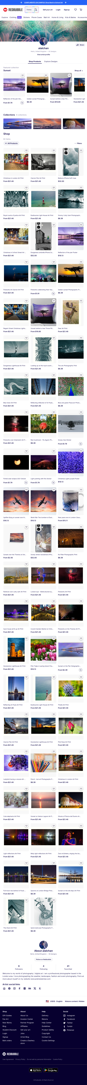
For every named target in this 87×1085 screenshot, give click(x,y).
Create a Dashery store (27, 1041)
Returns (45, 1019)
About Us (24, 1015)
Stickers (26, 17)
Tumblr (69, 1026)
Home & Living (57, 17)
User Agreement (8, 1059)
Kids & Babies (70, 17)
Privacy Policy (20, 1059)
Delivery (45, 1015)
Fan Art (5, 1019)
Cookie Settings (48, 1040)
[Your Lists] (75, 9)
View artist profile (43, 54)
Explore (5, 17)
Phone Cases (37, 17)
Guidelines (46, 1026)
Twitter (70, 1023)
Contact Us (46, 1037)
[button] (43, 2)
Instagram (71, 1015)
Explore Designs (50, 61)
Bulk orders (7, 1040)
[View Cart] (81, 9)
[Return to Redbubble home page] (12, 10)
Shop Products (35, 61)
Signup (5, 1037)
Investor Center (26, 1019)
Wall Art (47, 17)
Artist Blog (24, 1037)
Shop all (78, 71)
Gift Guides (7, 1015)
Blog (4, 1026)
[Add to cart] (22, 102)
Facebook (71, 1019)
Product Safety (48, 1030)
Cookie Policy (57, 1059)
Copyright (46, 1033)
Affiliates (24, 1026)
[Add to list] (22, 75)
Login (5, 1033)
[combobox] (32, 10)
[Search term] (36, 10)
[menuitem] (5, 17)
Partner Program (27, 1023)
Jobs (22, 1033)
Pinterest (70, 1030)
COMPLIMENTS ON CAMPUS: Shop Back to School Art (43, 2)
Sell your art (25, 1030)
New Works (7, 1023)
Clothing (15, 17)
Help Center (46, 1023)
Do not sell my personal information (39, 1059)
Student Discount (9, 1030)
